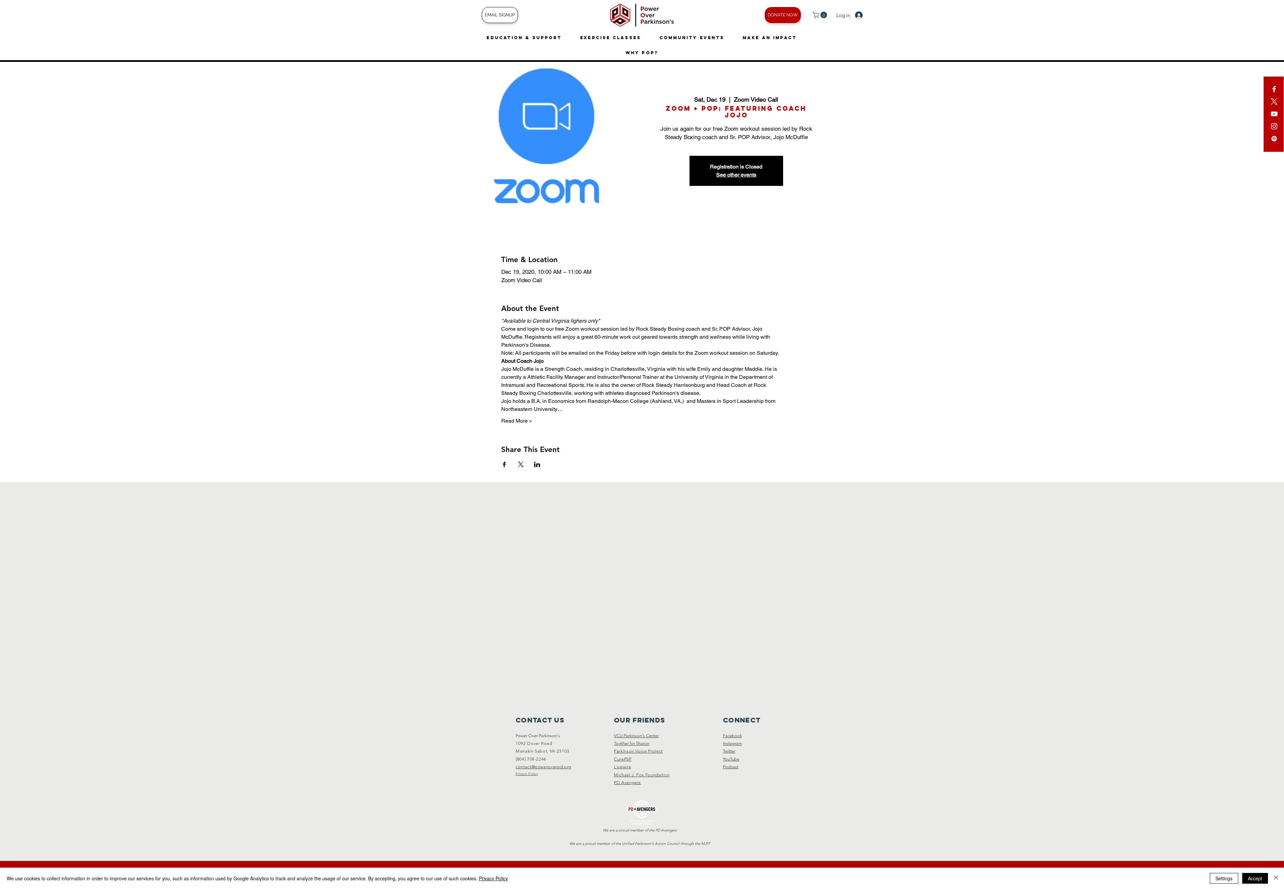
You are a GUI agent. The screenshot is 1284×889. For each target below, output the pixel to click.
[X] (1274, 101)
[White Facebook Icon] (1274, 89)
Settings (1224, 878)
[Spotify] (1274, 138)
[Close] (1276, 878)
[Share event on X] (521, 464)
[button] (821, 15)
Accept (1255, 878)
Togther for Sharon (631, 743)
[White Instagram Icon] (1274, 126)
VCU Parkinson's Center (636, 735)
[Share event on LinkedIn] (537, 464)
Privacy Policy (493, 878)
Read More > (516, 421)
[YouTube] (1274, 114)
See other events (736, 175)
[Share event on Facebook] (504, 464)
